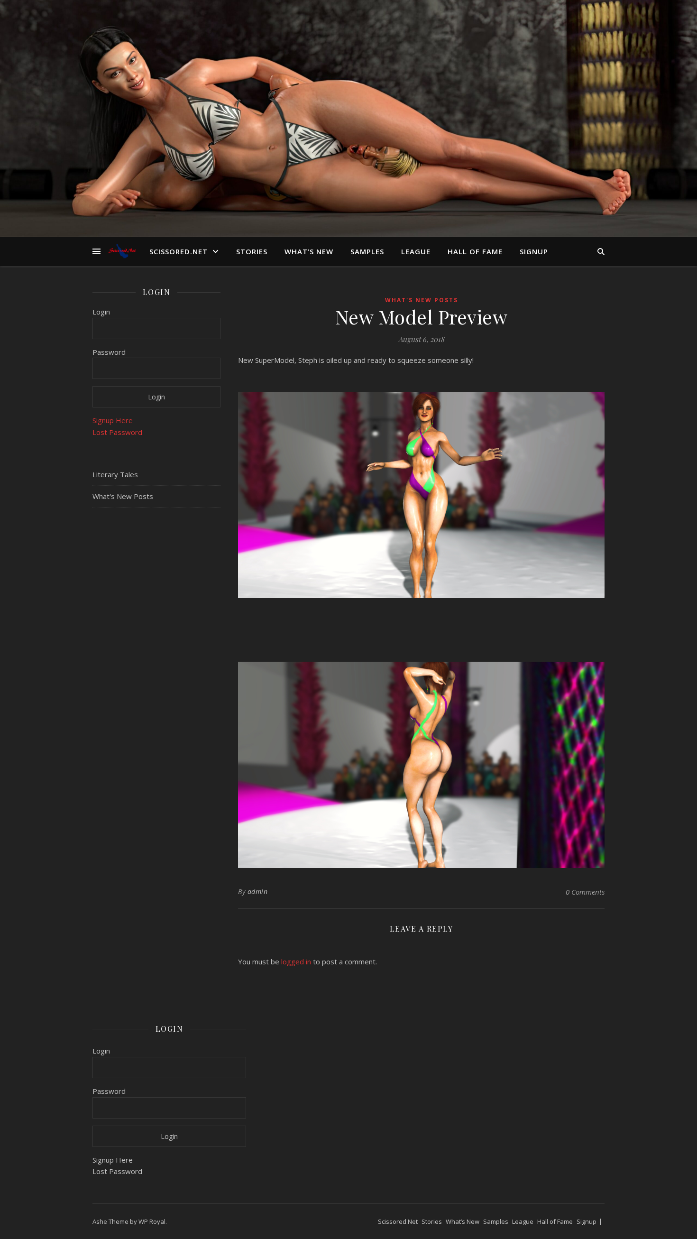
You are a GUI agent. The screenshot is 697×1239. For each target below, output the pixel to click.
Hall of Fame (475, 251)
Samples (367, 251)
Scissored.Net (178, 251)
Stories (251, 251)
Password (109, 352)
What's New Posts (122, 496)
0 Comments (585, 892)
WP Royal (151, 1221)
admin (258, 891)
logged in (296, 961)
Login (101, 311)
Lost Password (117, 432)
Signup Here (112, 420)
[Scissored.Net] (123, 251)
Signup (534, 251)
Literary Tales (115, 474)
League (416, 251)
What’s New (308, 251)
